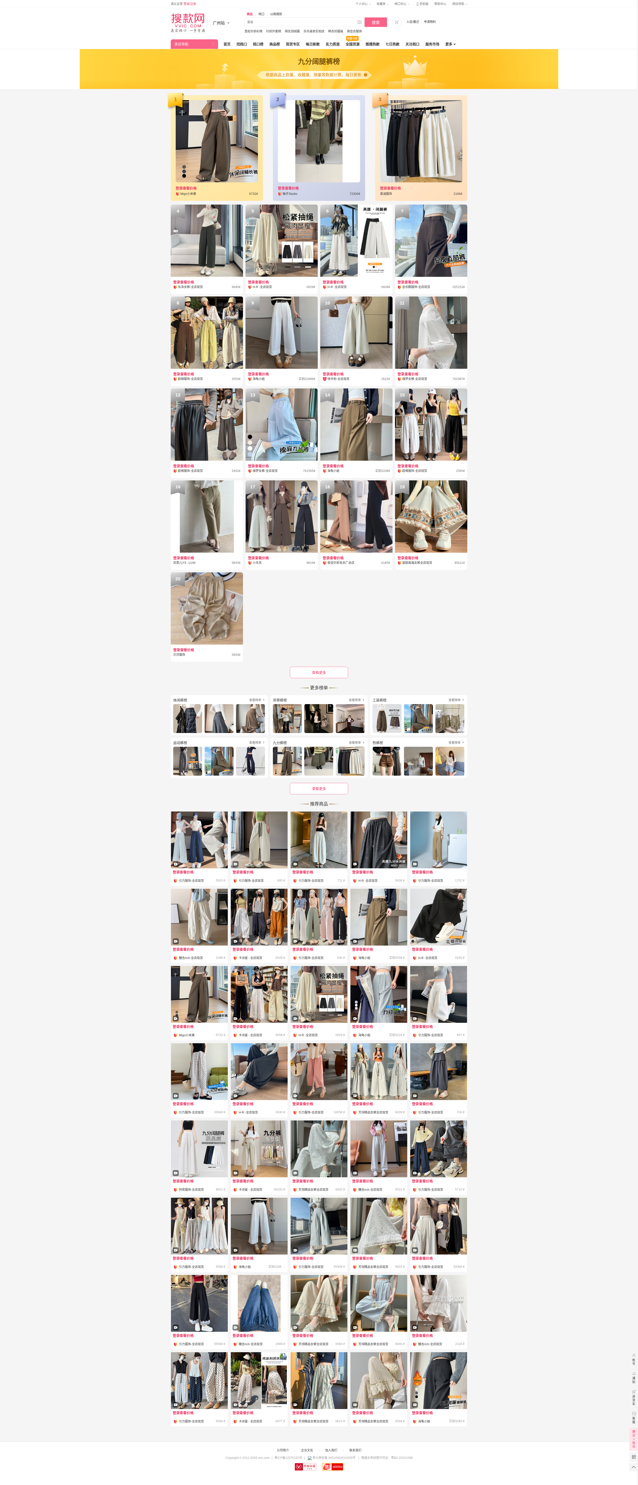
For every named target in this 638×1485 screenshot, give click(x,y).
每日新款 (313, 44)
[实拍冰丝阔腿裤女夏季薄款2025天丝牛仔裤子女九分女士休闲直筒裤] (259, 1317)
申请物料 (430, 22)
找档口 (242, 44)
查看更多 (319, 789)
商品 (250, 14)
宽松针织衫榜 (253, 31)
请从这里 (183, 4)
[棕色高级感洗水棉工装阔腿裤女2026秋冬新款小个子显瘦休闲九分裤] (378, 931)
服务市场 (432, 44)
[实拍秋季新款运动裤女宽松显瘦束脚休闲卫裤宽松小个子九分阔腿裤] (378, 1162)
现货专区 (293, 44)
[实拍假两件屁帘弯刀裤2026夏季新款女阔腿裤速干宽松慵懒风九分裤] (438, 1085)
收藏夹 (381, 4)
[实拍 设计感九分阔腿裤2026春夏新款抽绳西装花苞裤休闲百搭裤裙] (438, 917)
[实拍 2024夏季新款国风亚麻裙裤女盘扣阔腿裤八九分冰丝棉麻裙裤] (438, 1240)
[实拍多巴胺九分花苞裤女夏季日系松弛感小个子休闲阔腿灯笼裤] (259, 931)
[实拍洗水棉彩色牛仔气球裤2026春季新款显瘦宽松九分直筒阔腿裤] (259, 1162)
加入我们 (331, 1450)
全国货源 (353, 44)
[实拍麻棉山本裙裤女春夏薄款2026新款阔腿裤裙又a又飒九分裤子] (199, 1162)
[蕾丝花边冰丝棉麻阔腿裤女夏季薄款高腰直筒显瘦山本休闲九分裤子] (438, 1317)
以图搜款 (276, 14)
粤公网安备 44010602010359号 (334, 1458)
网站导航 (458, 4)
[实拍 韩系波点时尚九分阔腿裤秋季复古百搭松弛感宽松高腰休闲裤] (378, 854)
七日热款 (392, 44)
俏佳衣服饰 (354, 31)
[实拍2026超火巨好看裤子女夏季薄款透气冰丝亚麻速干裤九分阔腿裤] (378, 1240)
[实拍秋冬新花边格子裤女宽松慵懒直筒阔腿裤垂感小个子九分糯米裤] (438, 1162)
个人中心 (362, 4)
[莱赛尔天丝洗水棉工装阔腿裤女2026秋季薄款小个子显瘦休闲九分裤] (259, 1240)
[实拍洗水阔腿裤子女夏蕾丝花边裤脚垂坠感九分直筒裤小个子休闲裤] (319, 1317)
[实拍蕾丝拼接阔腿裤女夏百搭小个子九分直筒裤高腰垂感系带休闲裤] (378, 1317)
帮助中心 (440, 4)
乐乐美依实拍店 (314, 31)
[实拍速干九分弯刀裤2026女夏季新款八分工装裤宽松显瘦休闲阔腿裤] (259, 854)
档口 (261, 14)
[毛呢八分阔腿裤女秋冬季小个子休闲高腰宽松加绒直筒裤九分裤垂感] (438, 1394)
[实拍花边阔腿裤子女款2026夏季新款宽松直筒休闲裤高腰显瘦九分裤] (259, 1008)
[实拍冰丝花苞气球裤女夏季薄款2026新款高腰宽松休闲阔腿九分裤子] (199, 931)
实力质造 (333, 44)
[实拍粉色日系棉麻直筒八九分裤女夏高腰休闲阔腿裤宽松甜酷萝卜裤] (319, 1085)
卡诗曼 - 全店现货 (250, 958)
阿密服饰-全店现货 (191, 1189)
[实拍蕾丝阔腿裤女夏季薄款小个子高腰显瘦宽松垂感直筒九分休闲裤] (319, 1162)
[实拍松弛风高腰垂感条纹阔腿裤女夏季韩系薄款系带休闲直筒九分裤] (319, 1394)
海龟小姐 (364, 958)
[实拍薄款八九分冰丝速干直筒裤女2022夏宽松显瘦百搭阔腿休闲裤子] (438, 854)
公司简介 (283, 1450)
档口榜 (258, 44)
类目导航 (181, 44)
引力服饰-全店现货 (191, 881)
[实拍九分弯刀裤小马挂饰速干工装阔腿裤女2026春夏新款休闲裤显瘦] (319, 931)
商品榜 (274, 44)
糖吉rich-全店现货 (191, 958)
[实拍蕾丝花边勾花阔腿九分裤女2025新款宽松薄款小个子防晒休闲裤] (199, 854)
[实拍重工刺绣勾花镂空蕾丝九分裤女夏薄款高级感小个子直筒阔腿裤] (199, 1240)
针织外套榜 (273, 31)
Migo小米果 (187, 1035)
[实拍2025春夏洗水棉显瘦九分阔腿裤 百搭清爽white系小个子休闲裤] (319, 1240)
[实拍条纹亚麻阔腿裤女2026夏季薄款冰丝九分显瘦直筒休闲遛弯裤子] (378, 1085)
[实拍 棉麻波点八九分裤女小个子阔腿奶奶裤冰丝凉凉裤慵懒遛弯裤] (199, 1085)
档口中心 (401, 4)
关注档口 (412, 44)
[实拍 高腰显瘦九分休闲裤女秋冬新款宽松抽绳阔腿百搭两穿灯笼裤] (319, 1008)
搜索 (376, 22)
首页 (227, 44)
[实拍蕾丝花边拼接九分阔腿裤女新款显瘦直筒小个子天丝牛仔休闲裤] (199, 1317)
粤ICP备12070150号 (288, 1458)
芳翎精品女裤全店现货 (373, 1112)
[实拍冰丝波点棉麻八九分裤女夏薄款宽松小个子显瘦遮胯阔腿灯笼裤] (199, 1394)
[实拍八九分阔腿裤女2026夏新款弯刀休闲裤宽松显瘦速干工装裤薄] (438, 1008)
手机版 (421, 4)
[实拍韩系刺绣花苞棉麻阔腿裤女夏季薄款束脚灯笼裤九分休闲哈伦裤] (259, 1394)
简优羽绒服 (292, 31)
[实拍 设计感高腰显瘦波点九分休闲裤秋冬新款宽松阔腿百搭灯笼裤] (259, 1085)
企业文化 (307, 1450)
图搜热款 (373, 44)
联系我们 (355, 1450)
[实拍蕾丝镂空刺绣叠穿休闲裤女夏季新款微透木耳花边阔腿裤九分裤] (378, 1394)
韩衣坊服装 (335, 31)
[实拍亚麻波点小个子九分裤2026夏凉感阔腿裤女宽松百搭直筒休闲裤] (319, 854)
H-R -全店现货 (368, 881)
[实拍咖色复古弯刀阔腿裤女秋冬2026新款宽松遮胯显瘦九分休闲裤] (199, 1008)
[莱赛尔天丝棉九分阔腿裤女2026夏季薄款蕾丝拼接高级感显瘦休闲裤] (378, 1008)
